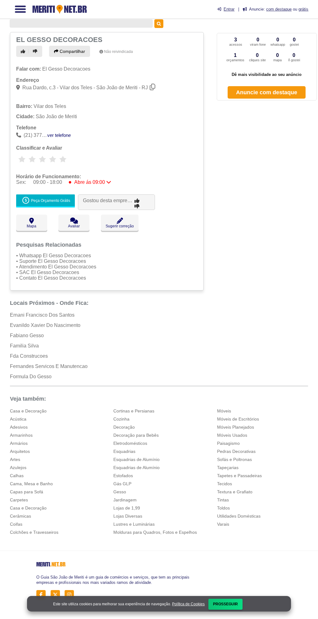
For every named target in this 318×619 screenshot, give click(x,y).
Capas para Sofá (26, 491)
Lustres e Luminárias (134, 524)
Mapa (31, 226)
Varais (223, 524)
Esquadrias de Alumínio (136, 459)
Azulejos (18, 467)
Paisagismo (228, 443)
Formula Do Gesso (31, 376)
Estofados (123, 475)
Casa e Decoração (28, 410)
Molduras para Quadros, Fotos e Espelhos (155, 532)
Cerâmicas (20, 516)
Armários (19, 443)
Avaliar (74, 226)
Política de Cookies (188, 604)
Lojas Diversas (127, 516)
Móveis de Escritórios (238, 419)
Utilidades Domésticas (239, 516)
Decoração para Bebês (136, 435)
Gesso (119, 491)
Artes (15, 459)
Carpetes (19, 499)
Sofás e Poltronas (234, 459)
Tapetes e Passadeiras (239, 475)
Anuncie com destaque (266, 92)
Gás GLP (122, 483)
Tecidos (224, 483)
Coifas (16, 524)
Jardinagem (125, 499)
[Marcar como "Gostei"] (24, 51)
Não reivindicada (118, 51)
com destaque (279, 9)
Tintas (223, 499)
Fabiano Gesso (27, 335)
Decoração (124, 427)
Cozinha (121, 419)
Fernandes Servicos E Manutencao (49, 366)
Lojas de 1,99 (126, 507)
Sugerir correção (120, 226)
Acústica (18, 419)
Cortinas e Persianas (133, 410)
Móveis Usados (232, 435)
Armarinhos (21, 435)
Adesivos (19, 427)
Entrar (229, 9)
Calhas (17, 475)
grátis (303, 9)
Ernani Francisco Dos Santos (42, 315)
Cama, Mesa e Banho (31, 483)
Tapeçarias (227, 467)
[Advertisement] (266, 149)
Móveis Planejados (235, 427)
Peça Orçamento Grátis (50, 200)
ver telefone (59, 135)
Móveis (224, 410)
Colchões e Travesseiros (34, 532)
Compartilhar (71, 51)
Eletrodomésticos (130, 443)
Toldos (223, 507)
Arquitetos (20, 451)
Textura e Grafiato (234, 491)
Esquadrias (124, 451)
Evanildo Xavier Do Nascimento (45, 325)
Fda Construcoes (29, 356)
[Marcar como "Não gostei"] (36, 51)
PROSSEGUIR (225, 604)
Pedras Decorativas (236, 451)
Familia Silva (24, 345)
